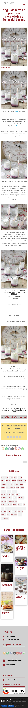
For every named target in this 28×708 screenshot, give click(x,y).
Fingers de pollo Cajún (6, 613)
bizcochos (8, 480)
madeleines (17, 126)
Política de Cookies (11, 680)
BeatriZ (17, 111)
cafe (25, 480)
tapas (8, 514)
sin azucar (14, 511)
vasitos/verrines (4, 518)
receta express (22, 507)
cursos (21, 484)
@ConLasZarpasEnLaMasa (14, 660)
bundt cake (19, 480)
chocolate (10, 484)
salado (9, 511)
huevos (14, 497)
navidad (19, 504)
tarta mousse (14, 514)
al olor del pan (4, 477)
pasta (2, 507)
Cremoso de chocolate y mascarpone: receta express (20, 598)
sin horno (3, 514)
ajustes (12, 703)
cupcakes (16, 484)
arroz (15, 477)
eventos (9, 491)
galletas (14, 491)
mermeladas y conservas (6, 504)
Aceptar (4, 705)
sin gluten (20, 511)
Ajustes (17, 705)
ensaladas (3, 491)
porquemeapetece (13, 507)
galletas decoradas (5, 494)
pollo (7, 507)
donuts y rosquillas (10, 487)
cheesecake (4, 67)
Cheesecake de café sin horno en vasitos (7, 584)
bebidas (3, 480)
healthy (13, 494)
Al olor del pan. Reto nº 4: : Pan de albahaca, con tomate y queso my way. (20, 548)
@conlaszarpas (10, 664)
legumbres (3, 501)
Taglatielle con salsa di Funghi (5, 556)
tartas (20, 514)
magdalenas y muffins (12, 501)
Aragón (11, 477)
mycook (14, 504)
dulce (9, 67)
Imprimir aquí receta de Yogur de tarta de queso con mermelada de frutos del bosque (14, 410)
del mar (3, 487)
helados (18, 494)
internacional (21, 497)
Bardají (20, 477)
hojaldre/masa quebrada (6, 497)
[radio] (8, 436)
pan (24, 504)
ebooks (22, 487)
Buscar (25, 462)
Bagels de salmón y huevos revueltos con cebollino (20, 569)
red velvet (3, 511)
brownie (14, 480)
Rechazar (11, 705)
